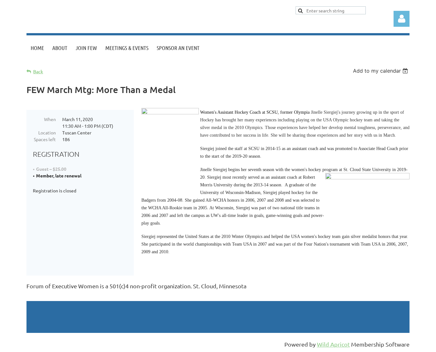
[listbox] (381, 71)
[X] (45, 296)
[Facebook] (30, 296)
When (50, 119)
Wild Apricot (333, 344)
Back (38, 71)
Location (47, 132)
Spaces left (45, 139)
